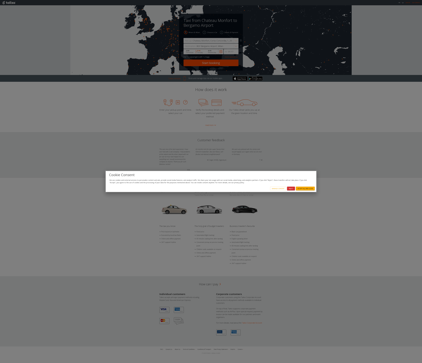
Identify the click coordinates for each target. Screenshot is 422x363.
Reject (291, 188)
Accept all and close (305, 188)
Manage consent (278, 188)
